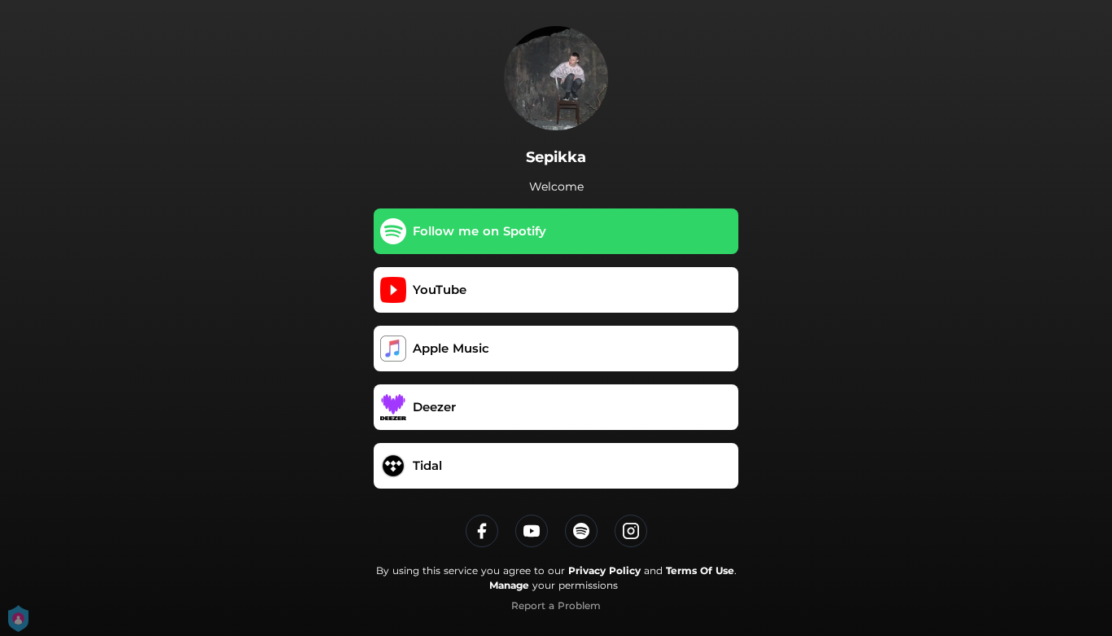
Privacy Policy (604, 570)
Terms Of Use (700, 570)
